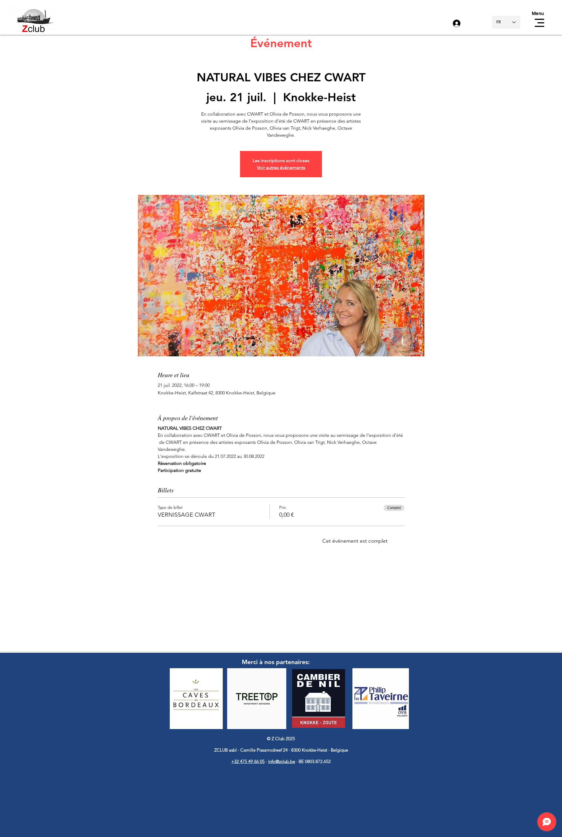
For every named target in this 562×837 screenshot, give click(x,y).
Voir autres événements (281, 167)
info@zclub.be (281, 761)
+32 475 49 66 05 (248, 761)
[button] (539, 23)
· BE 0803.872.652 (313, 761)
